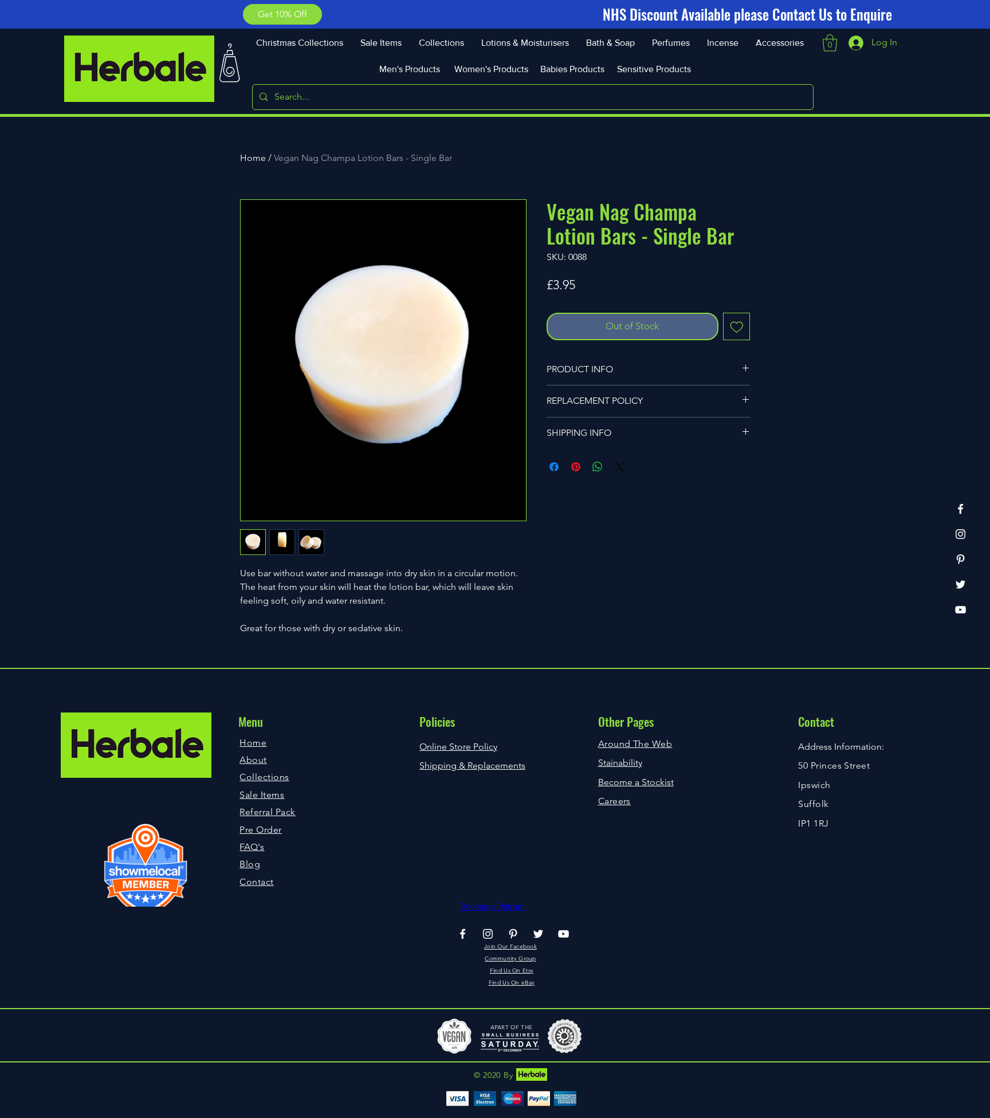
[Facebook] (960, 508)
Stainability (620, 762)
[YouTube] (960, 609)
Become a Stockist (636, 782)
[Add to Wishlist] (737, 326)
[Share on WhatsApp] (597, 467)
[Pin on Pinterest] (576, 467)
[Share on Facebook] (554, 467)
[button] (282, 14)
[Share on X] (619, 467)
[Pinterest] (960, 559)
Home (253, 157)
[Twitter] (960, 584)
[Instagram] (960, 534)
